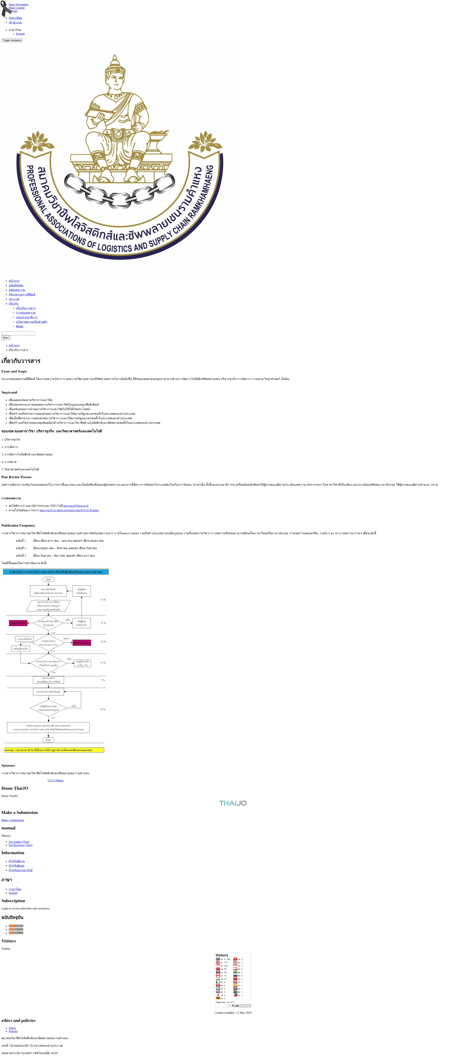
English (20, 33)
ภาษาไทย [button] (15, 29)
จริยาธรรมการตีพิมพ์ (22, 294)
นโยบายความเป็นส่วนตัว (31, 321)
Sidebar (13, 11)
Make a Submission (12, 820)
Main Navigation (18, 4)
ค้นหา (6, 337)
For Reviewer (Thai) (20, 845)
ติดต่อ (19, 326)
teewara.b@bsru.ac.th (75, 505)
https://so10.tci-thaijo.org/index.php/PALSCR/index (69, 510)
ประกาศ (14, 299)
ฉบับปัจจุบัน (16, 285)
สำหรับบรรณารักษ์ (21, 870)
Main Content (17, 7)
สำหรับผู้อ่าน (17, 861)
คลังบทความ (17, 289)
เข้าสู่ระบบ (15, 22)
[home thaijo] (233, 804)
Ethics (12, 1028)
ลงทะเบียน (15, 17)
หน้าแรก (14, 280)
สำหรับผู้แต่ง (16, 865)
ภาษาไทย (15, 889)
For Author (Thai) (19, 841)
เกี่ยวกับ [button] (13, 303)
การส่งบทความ (25, 312)
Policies (13, 1031)
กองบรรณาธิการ (26, 317)
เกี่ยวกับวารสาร (26, 308)
